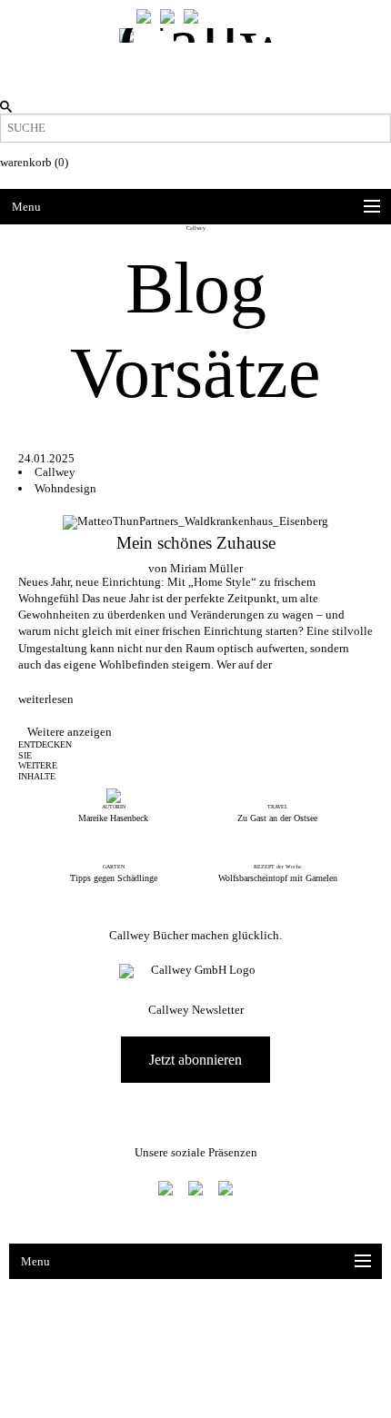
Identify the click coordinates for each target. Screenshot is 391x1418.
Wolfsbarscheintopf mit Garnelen (277, 878)
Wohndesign (65, 488)
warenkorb (34, 162)
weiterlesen (46, 699)
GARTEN (114, 866)
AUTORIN (113, 806)
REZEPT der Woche (278, 866)
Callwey (55, 472)
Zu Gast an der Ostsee (277, 818)
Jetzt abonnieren (195, 1059)
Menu (26, 206)
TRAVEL (277, 806)
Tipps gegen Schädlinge (113, 878)
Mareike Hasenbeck (113, 818)
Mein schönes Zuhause (196, 542)
